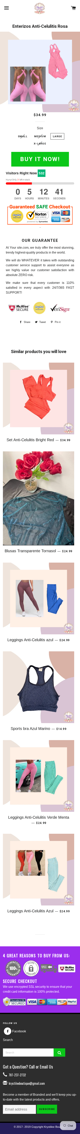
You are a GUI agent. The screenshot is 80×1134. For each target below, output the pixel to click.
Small (23, 136)
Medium (40, 136)
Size (40, 128)
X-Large (40, 143)
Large (57, 136)
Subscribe (47, 1109)
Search (8, 1040)
